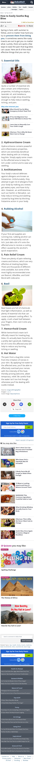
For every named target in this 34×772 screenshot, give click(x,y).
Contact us (5, 756)
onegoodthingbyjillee (13, 390)
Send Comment (26, 640)
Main (2, 13)
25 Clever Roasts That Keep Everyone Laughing (12, 712)
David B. (9, 22)
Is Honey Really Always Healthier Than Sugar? (12, 703)
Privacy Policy (26, 435)
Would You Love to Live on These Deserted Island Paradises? (15, 693)
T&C (20, 435)
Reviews (25, 760)
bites (13, 647)
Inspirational (17, 736)
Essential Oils (11, 60)
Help (13, 756)
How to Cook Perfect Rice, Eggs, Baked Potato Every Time (15, 671)
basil (25, 647)
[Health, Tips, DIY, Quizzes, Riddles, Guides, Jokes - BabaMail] (18, 2)
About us (21, 756)
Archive (8, 760)
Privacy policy (6, 758)
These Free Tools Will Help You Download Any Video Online (15, 751)
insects (23, 645)
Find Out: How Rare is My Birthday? (9, 732)
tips (11, 645)
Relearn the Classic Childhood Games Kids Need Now (14, 683)
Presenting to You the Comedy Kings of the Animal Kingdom (15, 710)
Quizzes (7, 545)
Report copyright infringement (25, 440)
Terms (29, 756)
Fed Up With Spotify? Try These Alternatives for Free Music (15, 748)
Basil (6, 283)
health (14, 645)
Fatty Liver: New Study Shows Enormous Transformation (14, 674)
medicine (28, 645)
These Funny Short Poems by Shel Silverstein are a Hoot (14, 722)
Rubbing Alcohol (13, 208)
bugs (28, 647)
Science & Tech (17, 746)
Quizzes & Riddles (17, 678)
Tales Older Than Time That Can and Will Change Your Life (15, 741)
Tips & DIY (9, 13)
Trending (17, 760)
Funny (17, 707)
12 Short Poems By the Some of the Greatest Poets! (13, 719)
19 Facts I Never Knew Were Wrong (9, 700)
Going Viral (17, 726)
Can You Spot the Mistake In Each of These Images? (13, 681)
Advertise (17, 758)
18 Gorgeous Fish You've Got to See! (10, 690)
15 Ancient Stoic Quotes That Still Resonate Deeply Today (15, 739)
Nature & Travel (17, 688)
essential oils (19, 647)
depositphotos (15, 394)
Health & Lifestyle (17, 669)
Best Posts (27, 758)
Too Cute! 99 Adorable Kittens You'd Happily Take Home (14, 729)
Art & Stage (17, 717)
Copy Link (18, 409)
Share (30, 26)
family (19, 645)
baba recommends (5, 647)
